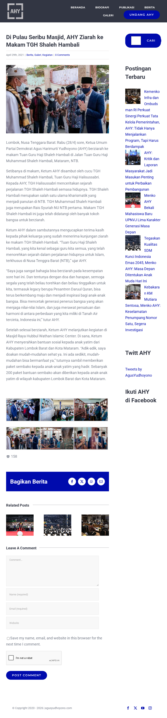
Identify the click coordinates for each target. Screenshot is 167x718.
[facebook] (128, 708)
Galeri (37, 54)
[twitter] (135, 708)
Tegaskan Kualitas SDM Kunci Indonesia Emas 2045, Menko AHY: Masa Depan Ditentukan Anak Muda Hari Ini (57, 525)
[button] (9, 525)
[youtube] (142, 708)
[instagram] (150, 708)
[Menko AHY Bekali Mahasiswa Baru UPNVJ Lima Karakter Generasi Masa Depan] (133, 195)
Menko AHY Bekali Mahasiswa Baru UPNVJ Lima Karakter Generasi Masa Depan (20, 525)
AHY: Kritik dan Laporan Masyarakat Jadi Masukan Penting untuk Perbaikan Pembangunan (142, 171)
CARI (151, 40)
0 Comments (62, 54)
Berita (29, 54)
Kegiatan (47, 54)
